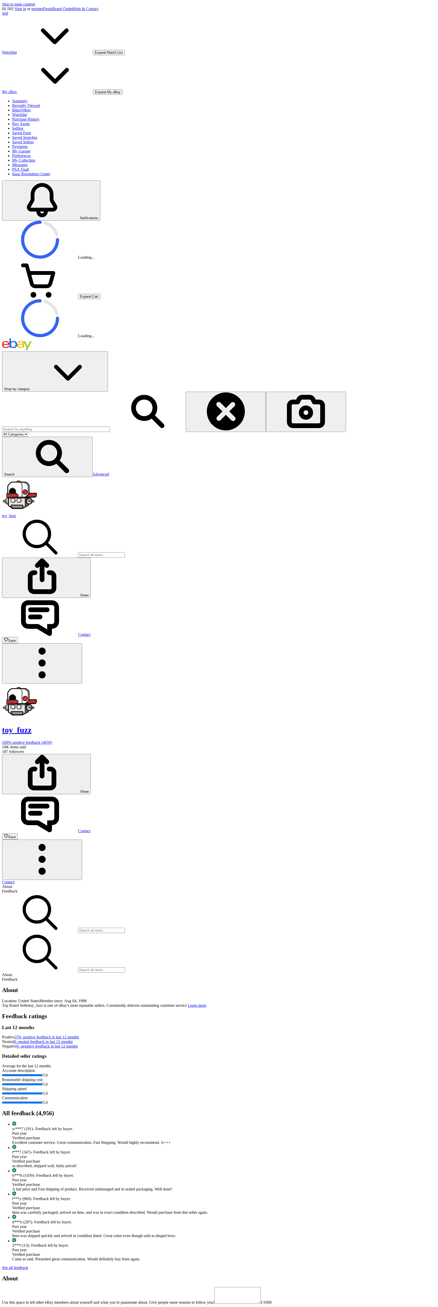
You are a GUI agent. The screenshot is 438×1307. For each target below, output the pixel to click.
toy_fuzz (9, 516)
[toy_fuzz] (20, 511)
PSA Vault (20, 169)
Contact (8, 882)
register (37, 9)
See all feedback (15, 1267)
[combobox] (56, 429)
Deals (47, 9)
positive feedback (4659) (27, 742)
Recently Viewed (26, 105)
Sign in (20, 9)
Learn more (197, 1005)
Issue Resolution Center (31, 174)
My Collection (23, 160)
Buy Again (21, 124)
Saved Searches (24, 137)
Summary (20, 101)
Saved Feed (21, 133)
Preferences (21, 156)
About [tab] (7, 886)
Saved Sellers (23, 142)
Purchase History (26, 119)
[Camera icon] (306, 412)
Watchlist (19, 114)
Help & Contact (85, 9)
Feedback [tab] (9, 891)
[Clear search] (226, 412)
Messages (20, 165)
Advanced (101, 474)
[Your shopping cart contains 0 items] (40, 296)
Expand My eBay (107, 92)
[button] (47, 457)
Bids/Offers (21, 110)
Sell (5, 13)
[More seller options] (42, 663)
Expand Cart (89, 296)
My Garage (21, 151)
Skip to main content (18, 4)
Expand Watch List (109, 52)
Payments (20, 146)
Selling (17, 128)
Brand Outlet (62, 9)
